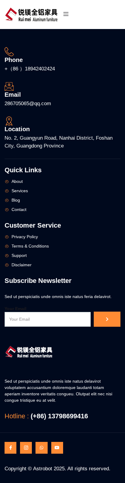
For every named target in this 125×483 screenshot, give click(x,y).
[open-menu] (65, 14)
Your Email (15, 308)
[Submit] (107, 319)
